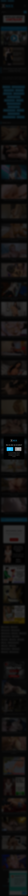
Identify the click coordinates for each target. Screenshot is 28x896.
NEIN (18, 449)
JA (10, 449)
